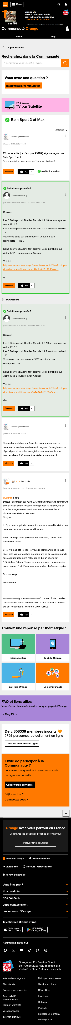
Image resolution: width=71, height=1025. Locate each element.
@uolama (7, 497)
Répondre (9, 171)
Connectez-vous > (16, 799)
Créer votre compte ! (19, 784)
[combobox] (31, 63)
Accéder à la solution (50, 171)
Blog (53, 36)
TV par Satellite (15, 47)
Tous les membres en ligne (22, 743)
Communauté (20, 28)
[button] (65, 136)
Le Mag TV (8, 714)
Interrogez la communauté (23, 85)
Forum (19, 36)
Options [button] (59, 130)
